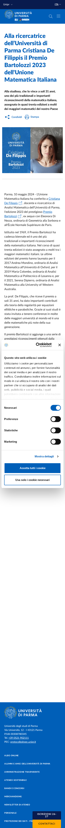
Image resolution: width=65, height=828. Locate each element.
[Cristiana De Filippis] (32, 150)
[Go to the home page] (19, 14)
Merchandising (13, 797)
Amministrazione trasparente (22, 772)
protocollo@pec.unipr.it (23, 742)
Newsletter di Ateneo (17, 805)
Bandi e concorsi (14, 788)
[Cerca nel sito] (50, 16)
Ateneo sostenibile (15, 780)
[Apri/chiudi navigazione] (58, 16)
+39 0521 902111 (18, 738)
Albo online (11, 756)
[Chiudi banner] (59, 345)
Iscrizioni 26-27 (47, 815)
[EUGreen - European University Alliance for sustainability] (22, 20)
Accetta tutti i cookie (33, 468)
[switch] (56, 419)
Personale (10, 813)
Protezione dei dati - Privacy (21, 821)
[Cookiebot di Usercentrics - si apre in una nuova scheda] (38, 345)
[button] (8, 4)
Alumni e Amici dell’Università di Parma (27, 764)
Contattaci (46, 824)
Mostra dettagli (44, 456)
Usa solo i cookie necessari (32, 479)
